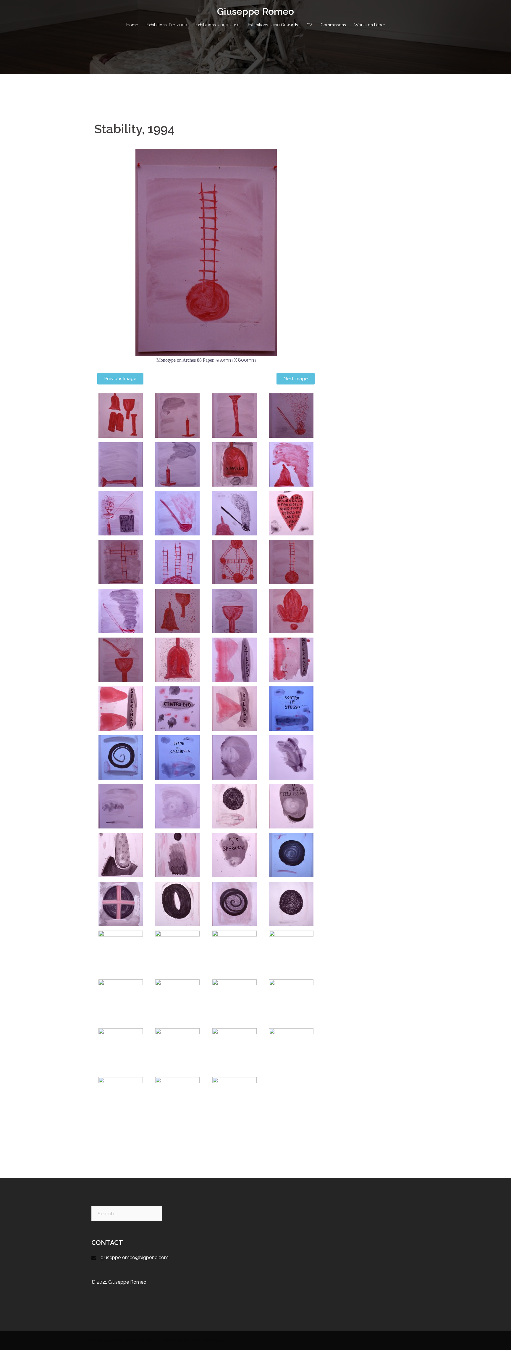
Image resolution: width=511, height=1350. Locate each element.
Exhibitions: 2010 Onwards (273, 24)
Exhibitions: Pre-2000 (166, 24)
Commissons (333, 24)
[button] (120, 378)
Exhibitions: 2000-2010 (217, 24)
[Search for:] (126, 1213)
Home (132, 24)
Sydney (185, 1340)
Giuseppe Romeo (255, 11)
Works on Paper (369, 24)
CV (309, 24)
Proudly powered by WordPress (121, 1340)
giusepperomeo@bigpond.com (135, 1257)
